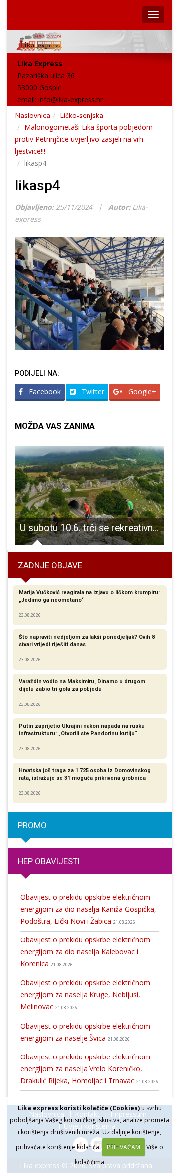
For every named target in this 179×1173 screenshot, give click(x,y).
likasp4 (37, 185)
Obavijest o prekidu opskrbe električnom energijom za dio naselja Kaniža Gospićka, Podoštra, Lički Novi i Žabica (88, 909)
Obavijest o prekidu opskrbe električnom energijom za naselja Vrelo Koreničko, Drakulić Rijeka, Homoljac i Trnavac (89, 1068)
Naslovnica (32, 115)
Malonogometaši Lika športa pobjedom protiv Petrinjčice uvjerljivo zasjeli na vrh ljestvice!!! (84, 139)
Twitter (92, 391)
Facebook (44, 391)
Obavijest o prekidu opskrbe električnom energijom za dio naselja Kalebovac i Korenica (85, 951)
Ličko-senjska (81, 115)
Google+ (141, 391)
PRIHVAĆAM (123, 1147)
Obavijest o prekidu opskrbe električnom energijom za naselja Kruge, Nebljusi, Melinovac (85, 994)
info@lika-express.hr (70, 99)
